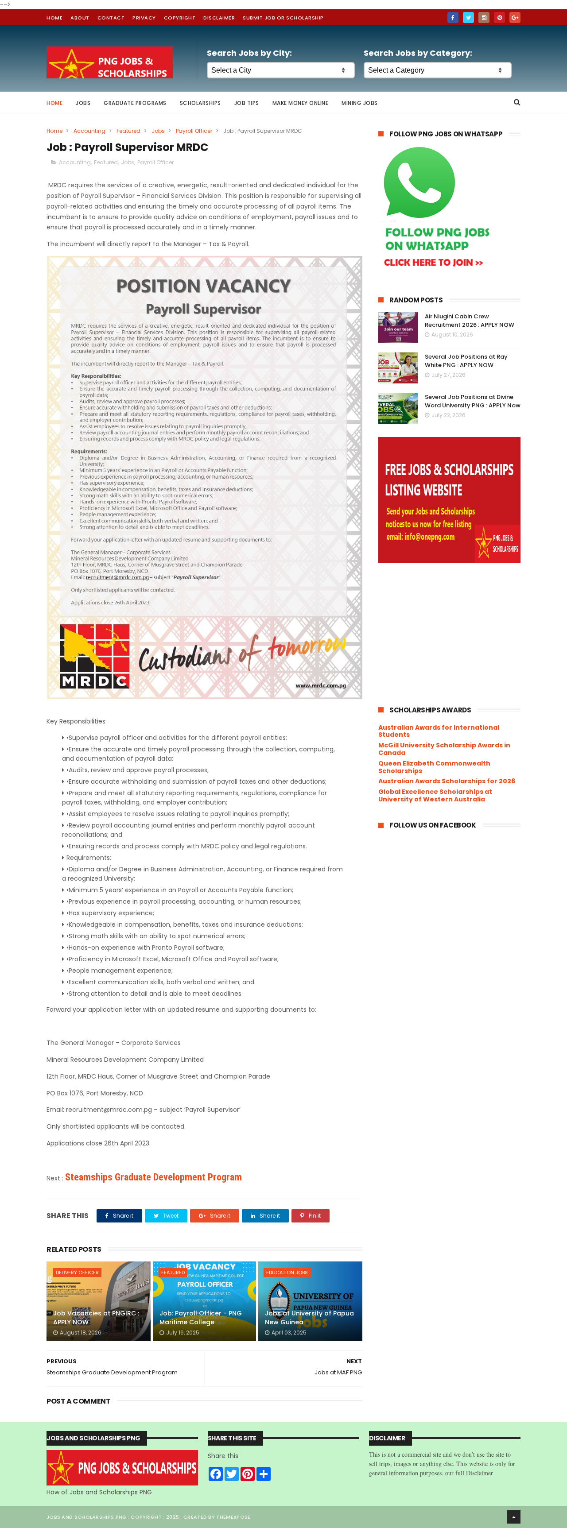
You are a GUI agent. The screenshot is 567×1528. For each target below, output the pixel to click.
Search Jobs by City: (249, 52)
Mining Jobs (360, 103)
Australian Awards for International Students (438, 731)
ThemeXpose (233, 1516)
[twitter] (468, 17)
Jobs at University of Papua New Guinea (309, 1318)
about (79, 17)
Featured (128, 131)
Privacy (144, 17)
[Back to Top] (513, 1517)
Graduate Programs (135, 103)
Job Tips (246, 103)
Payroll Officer (194, 131)
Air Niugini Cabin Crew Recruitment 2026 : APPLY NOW (469, 320)
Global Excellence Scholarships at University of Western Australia (435, 795)
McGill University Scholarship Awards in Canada (444, 749)
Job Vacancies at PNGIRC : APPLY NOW (96, 1318)
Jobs (83, 103)
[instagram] (483, 17)
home (54, 17)
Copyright (180, 17)
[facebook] (452, 17)
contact (111, 17)
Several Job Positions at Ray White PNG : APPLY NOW (466, 361)
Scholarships (200, 103)
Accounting (89, 131)
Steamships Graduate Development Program (153, 1177)
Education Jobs (287, 1272)
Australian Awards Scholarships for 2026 (446, 781)
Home (54, 103)
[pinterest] (499, 17)
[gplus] (514, 17)
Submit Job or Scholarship (283, 17)
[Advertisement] (449, 634)
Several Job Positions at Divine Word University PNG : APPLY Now (472, 401)
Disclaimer (219, 17)
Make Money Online (300, 103)
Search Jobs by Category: (418, 52)
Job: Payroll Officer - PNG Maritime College (200, 1318)
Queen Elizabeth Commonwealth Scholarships (434, 767)
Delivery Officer (77, 1272)
